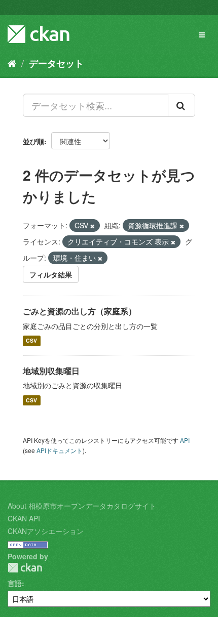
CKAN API (24, 518)
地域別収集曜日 (51, 371)
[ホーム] (12, 62)
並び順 (33, 141)
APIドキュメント (60, 450)
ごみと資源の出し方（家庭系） (79, 311)
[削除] (92, 226)
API (185, 440)
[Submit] (181, 105)
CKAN (25, 567)
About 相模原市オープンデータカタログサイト (82, 506)
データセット (56, 63)
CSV (31, 341)
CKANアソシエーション (46, 531)
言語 (15, 583)
